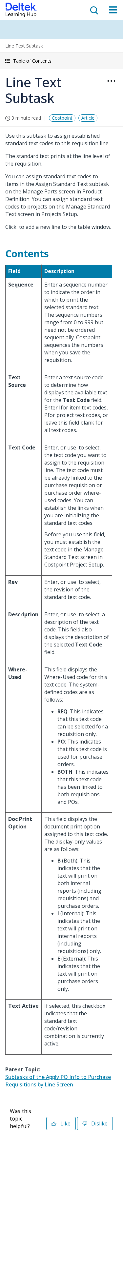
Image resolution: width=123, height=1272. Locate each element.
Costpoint (62, 118)
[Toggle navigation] (113, 10)
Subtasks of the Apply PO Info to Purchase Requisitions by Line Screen (58, 1080)
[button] (61, 60)
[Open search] (93, 10)
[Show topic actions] (111, 81)
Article (87, 118)
